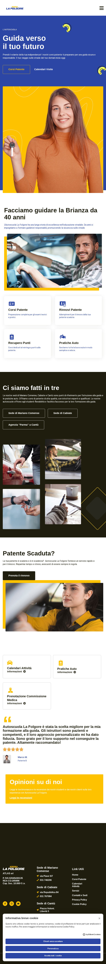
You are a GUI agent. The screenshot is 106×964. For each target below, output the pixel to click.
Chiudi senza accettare (53, 941)
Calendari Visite (43, 69)
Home (75, 875)
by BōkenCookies (93, 934)
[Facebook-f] (5, 903)
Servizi (75, 891)
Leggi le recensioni (21, 797)
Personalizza (53, 949)
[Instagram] (11, 903)
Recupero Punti (19, 343)
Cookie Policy (79, 904)
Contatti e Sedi (79, 895)
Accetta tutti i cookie (53, 956)
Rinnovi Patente (70, 309)
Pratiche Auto (69, 343)
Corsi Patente (18, 309)
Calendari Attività (77, 884)
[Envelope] (18, 903)
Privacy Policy (79, 900)
